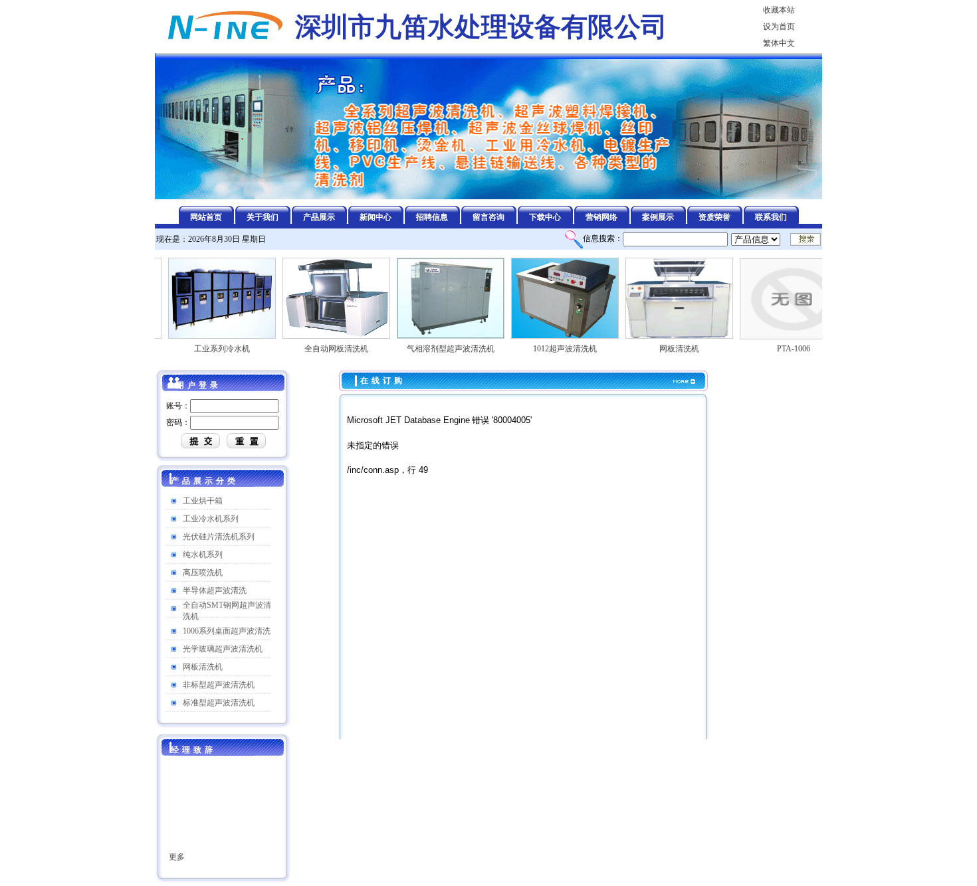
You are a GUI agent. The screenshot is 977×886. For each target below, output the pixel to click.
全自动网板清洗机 (322, 348)
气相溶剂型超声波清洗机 (437, 348)
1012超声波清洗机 (551, 348)
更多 (177, 846)
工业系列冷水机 (208, 348)
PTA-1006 (779, 348)
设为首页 (779, 26)
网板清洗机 (665, 348)
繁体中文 (779, 43)
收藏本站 (779, 10)
